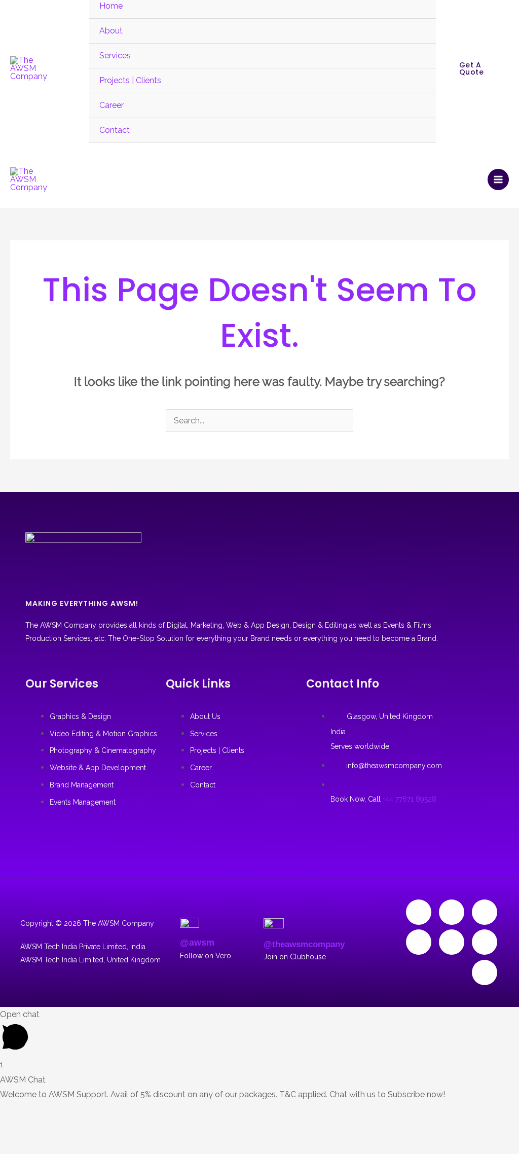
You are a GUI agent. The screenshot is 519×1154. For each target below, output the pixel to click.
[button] (477, 68)
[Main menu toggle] (498, 179)
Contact (114, 130)
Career (111, 105)
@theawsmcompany (304, 944)
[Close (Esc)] (98, 1112)
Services (115, 55)
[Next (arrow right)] (41, 1131)
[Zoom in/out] (13, 1112)
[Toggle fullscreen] (41, 1112)
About (111, 30)
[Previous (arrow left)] (13, 1131)
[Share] (70, 1112)
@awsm (197, 942)
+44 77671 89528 (409, 799)
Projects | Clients (130, 80)
